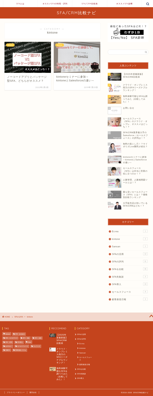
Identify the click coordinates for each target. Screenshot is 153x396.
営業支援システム (20, 350)
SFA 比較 (38, 338)
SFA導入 (129, 284)
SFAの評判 (129, 261)
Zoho (29, 342)
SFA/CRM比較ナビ (76, 12)
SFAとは (20, 3)
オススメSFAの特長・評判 (55, 3)
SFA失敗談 (129, 276)
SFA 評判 (8, 342)
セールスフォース (129, 292)
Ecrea (129, 231)
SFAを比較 (129, 269)
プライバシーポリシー (16, 392)
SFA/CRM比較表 (90, 3)
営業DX (7, 350)
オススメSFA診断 (124, 3)
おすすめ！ (8, 346)
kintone (129, 239)
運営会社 (33, 392)
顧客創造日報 (129, 299)
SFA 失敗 (26, 338)
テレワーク (36, 346)
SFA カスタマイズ (11, 338)
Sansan (129, 246)
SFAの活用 (129, 254)
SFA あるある (20, 334)
